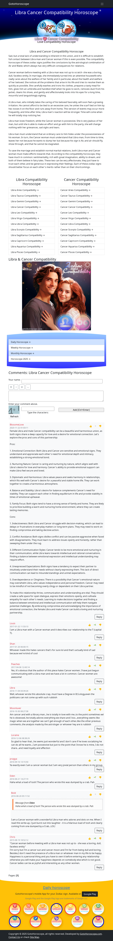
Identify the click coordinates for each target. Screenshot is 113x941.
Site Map (34, 937)
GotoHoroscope (19, 4)
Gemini (43, 909)
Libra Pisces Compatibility (24, 252)
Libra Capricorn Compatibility (26, 240)
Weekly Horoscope (20, 347)
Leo (70, 909)
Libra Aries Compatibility (23, 190)
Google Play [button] (90, 894)
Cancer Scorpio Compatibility (75, 229)
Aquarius (77, 921)
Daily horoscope (56, 888)
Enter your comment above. (23, 403)
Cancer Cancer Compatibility (75, 207)
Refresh (14, 416)
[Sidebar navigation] (102, 4)
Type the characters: (38, 412)
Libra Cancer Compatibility (24, 207)
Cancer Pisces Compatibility (74, 252)
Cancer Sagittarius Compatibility (77, 235)
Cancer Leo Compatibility (73, 212)
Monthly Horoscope (21, 353)
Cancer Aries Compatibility (74, 190)
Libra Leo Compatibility (23, 212)
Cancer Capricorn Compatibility (76, 240)
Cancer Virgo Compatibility (74, 218)
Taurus (29, 909)
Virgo (84, 909)
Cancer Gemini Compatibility (75, 201)
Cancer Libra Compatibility (74, 223)
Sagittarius (35, 921)
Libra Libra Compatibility (23, 223)
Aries (15, 909)
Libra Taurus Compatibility (24, 195)
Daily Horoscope (19, 342)
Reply (99, 616)
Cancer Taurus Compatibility (75, 195)
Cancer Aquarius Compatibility (76, 246)
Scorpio (15, 921)
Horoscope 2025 (19, 358)
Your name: (14, 379)
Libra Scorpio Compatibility (25, 229)
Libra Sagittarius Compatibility (26, 235)
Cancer (56, 909)
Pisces (98, 921)
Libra (98, 909)
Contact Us (14, 937)
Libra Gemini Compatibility (24, 201)
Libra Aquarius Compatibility (25, 246)
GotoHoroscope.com (91, 933)
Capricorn (56, 921)
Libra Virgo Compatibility (24, 218)
